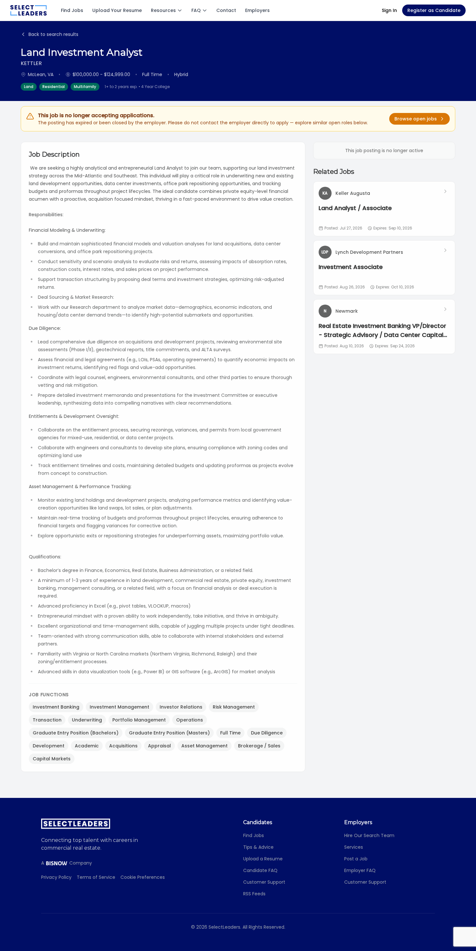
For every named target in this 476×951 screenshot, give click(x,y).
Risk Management (234, 707)
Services (353, 847)
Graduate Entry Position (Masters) (169, 733)
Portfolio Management (139, 720)
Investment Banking (56, 707)
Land (28, 86)
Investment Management (119, 707)
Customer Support (264, 882)
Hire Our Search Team (369, 835)
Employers (257, 10)
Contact (226, 10)
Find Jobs (72, 10)
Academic (87, 746)
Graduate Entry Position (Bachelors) (76, 733)
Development (48, 746)
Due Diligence (267, 733)
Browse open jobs (415, 119)
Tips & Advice (258, 847)
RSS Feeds (254, 893)
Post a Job (356, 859)
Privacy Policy (56, 877)
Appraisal (159, 746)
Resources (163, 10)
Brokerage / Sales (259, 746)
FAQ (196, 10)
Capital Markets (52, 758)
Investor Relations (181, 707)
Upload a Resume (263, 859)
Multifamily (85, 86)
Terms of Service (96, 877)
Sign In (389, 10)
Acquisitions (123, 746)
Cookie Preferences (142, 877)
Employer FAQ (360, 870)
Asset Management (204, 746)
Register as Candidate (433, 10)
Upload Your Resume (117, 10)
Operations (189, 720)
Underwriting (87, 720)
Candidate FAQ (260, 870)
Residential (53, 86)
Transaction (47, 720)
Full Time (230, 733)
